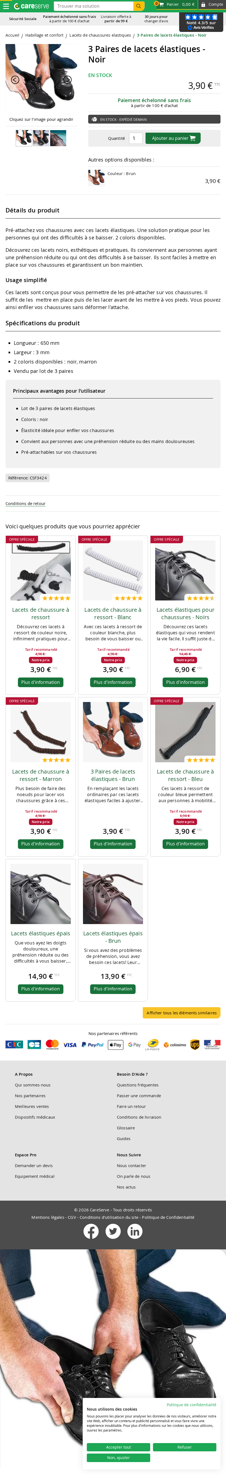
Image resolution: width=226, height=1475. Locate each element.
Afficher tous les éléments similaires (182, 1012)
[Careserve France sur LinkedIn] (135, 1240)
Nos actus (126, 1187)
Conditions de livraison (139, 1117)
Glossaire (126, 1127)
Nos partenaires (30, 1095)
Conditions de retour (25, 503)
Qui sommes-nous (32, 1085)
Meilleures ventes (32, 1106)
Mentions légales (47, 1217)
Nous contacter (131, 1165)
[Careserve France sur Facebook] (92, 1240)
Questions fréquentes (137, 1085)
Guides (123, 1138)
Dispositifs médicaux (35, 1117)
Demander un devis (34, 1165)
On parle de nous (133, 1176)
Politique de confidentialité (191, 1404)
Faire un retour (131, 1106)
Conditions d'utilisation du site (109, 1217)
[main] (113, 527)
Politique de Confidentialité (168, 1217)
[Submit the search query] (138, 6)
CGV (72, 1217)
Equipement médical (35, 1176)
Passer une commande (139, 1095)
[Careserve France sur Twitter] (114, 1240)
